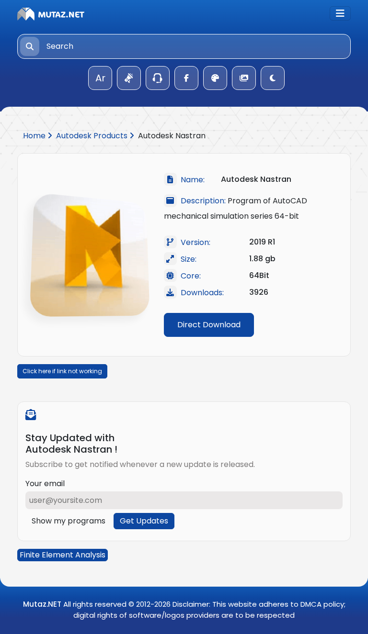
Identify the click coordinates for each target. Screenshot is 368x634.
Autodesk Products (92, 135)
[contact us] (158, 78)
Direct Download (209, 324)
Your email (45, 483)
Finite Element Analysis (62, 554)
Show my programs (68, 520)
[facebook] (186, 78)
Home (35, 135)
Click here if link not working (62, 371)
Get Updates (144, 520)
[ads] (129, 78)
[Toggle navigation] (340, 13)
